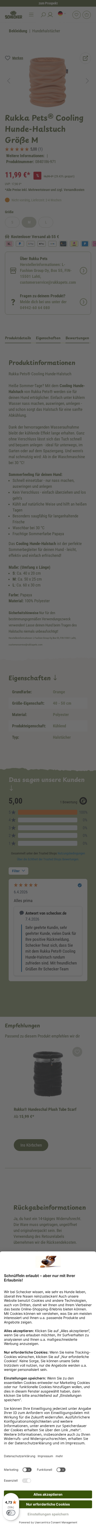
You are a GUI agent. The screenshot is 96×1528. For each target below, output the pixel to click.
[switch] (10, 1512)
